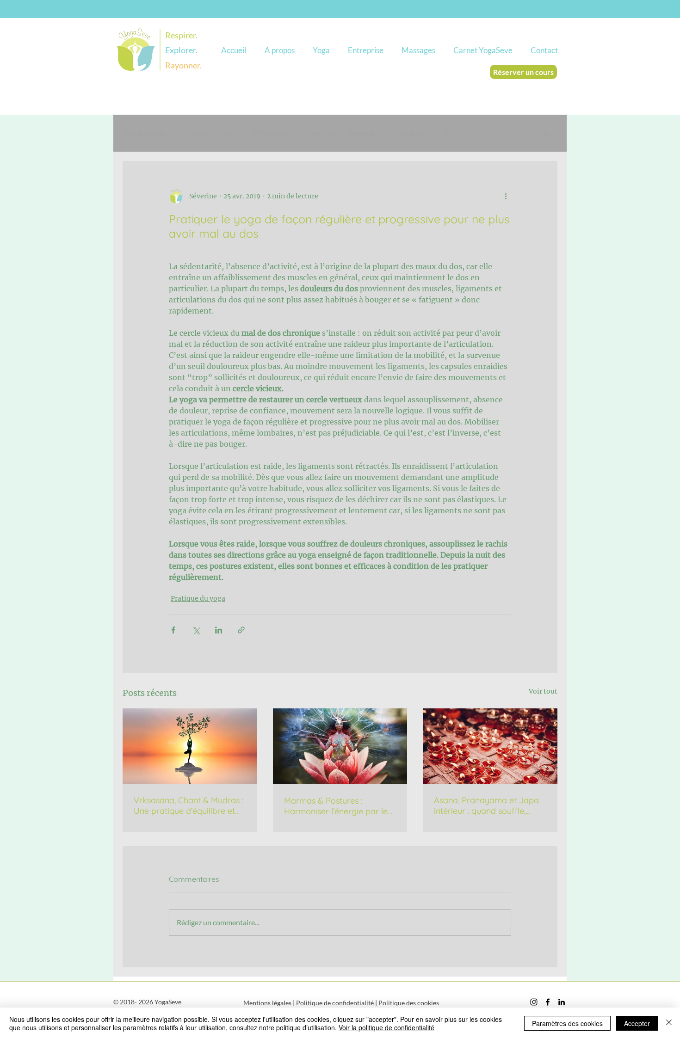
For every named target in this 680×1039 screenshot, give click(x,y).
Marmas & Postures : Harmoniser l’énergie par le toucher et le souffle (336, 806)
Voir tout (543, 691)
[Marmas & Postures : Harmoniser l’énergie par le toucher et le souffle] (340, 746)
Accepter (637, 1023)
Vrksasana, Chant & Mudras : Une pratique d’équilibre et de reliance (188, 805)
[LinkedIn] (561, 1002)
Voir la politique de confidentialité (386, 1027)
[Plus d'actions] (505, 196)
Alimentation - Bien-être (340, 133)
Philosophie (269, 133)
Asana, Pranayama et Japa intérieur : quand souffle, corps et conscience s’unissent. (486, 805)
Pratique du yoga (209, 133)
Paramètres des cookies (567, 1023)
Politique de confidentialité (335, 1003)
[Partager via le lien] (241, 630)
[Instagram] (533, 1002)
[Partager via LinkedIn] (218, 630)
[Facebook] (547, 1002)
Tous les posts (144, 133)
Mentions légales (267, 1003)
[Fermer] (668, 1023)
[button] (279, 50)
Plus (452, 133)
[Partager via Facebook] (173, 630)
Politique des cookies (408, 1003)
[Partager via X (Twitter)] (196, 630)
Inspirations (410, 133)
